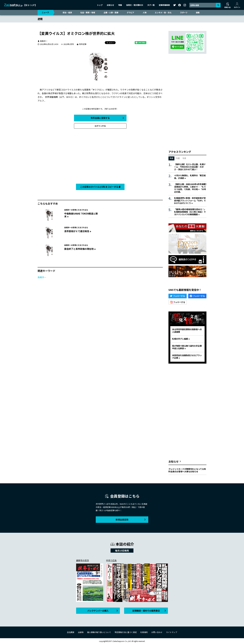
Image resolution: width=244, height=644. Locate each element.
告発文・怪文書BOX (134, 5)
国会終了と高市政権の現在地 (79, 248)
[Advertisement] (100, 157)
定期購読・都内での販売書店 (146, 610)
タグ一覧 (151, 5)
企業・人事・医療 (111, 12)
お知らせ (110, 5)
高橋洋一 (42, 277)
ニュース (45, 12)
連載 (198, 12)
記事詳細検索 (164, 5)
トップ (100, 5)
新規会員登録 (122, 519)
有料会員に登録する (100, 117)
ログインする (100, 126)
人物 (144, 12)
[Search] (218, 5)
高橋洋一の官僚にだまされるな (76, 210)
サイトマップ (171, 632)
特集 (120, 5)
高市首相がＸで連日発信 (76, 231)
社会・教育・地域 (87, 12)
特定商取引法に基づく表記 (126, 632)
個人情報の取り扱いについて (99, 632)
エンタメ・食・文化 (163, 12)
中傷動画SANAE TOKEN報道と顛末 (81, 215)
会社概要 (70, 632)
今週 (178, 158)
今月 (184, 158)
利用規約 (144, 632)
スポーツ (183, 12)
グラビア (130, 12)
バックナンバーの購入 (98, 610)
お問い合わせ (156, 632)
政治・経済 (67, 12)
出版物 (80, 632)
